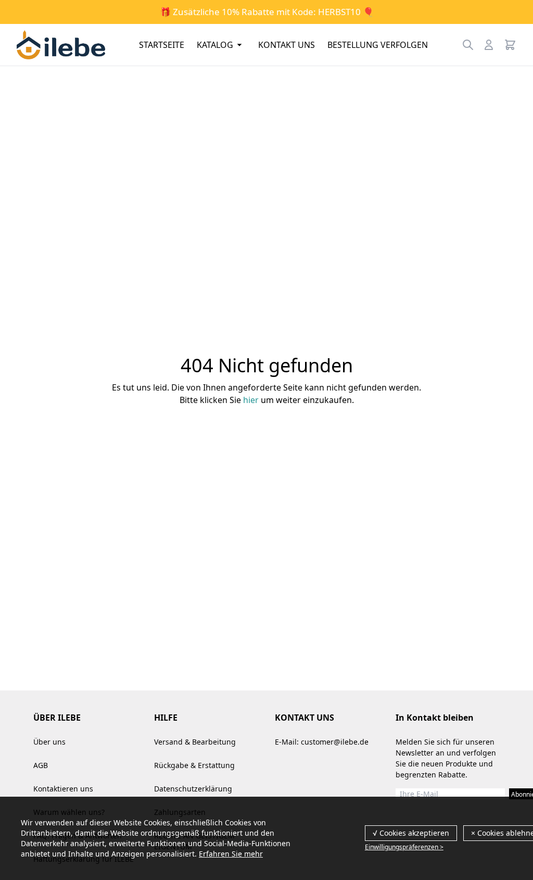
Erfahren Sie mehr (231, 854)
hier (251, 400)
